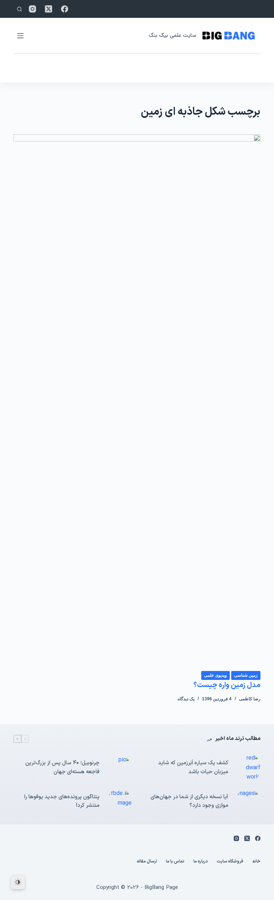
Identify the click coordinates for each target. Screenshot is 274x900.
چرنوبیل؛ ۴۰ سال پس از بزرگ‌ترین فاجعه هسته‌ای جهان (62, 767)
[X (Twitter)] (48, 9)
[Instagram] (32, 9)
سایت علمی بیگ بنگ (172, 35)
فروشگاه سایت (230, 862)
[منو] (20, 36)
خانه (256, 862)
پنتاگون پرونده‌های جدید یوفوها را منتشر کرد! (62, 801)
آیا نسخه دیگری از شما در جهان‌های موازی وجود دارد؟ (189, 801)
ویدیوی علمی (215, 675)
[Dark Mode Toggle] (18, 882)
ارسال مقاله (147, 862)
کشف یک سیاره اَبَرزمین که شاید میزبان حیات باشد (193, 767)
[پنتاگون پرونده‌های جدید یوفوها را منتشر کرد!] (119, 801)
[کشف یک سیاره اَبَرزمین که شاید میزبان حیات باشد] (247, 768)
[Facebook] (64, 9)
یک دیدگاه (186, 698)
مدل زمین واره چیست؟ (226, 685)
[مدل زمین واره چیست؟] (137, 402)
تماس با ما (175, 862)
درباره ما (200, 862)
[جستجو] (19, 9)
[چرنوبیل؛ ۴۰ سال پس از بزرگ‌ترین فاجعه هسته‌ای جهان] (119, 767)
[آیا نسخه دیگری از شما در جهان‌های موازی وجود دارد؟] (247, 801)
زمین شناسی (246, 675)
